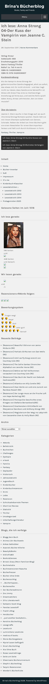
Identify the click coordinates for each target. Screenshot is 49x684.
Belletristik (8, 446)
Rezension (7, 499)
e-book (6, 460)
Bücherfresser (9, 572)
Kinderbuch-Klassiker (13, 183)
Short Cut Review (10, 506)
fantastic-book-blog (12, 604)
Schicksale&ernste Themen (15, 502)
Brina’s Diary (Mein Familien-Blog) (18, 562)
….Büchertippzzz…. (11, 583)
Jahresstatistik (10, 478)
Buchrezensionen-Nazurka (15, 569)
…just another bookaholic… (15, 618)
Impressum (8, 176)
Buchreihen (8, 450)
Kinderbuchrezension (12, 488)
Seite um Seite (9, 656)
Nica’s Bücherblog (11, 646)
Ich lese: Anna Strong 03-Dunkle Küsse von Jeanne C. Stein (22, 139)
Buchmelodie (9, 565)
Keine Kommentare (29, 47)
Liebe (5, 495)
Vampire (20, 132)
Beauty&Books (9, 551)
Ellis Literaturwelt (11, 600)
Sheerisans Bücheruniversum (16, 660)
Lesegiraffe (8, 625)
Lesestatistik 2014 (13, 197)
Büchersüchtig (9, 579)
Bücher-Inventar (10, 169)
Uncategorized (9, 516)
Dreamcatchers (10, 597)
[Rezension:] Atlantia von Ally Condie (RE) (21, 383)
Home (5, 166)
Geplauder (7, 471)
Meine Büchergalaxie (12, 639)
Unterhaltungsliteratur (13, 520)
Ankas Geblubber (11, 544)
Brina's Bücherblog (24, 6)
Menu (24, 17)
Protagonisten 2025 (12, 201)
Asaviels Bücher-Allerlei (14, 547)
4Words (6, 443)
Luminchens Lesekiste (13, 632)
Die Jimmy (7, 593)
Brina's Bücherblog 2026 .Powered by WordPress (24, 680)
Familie (6, 464)
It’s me (6, 180)
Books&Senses (10, 558)
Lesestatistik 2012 (13, 190)
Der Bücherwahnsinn (12, 590)
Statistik (7, 509)
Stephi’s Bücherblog (12, 663)
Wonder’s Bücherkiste (13, 670)
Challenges (8, 453)
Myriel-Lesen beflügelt (13, 642)
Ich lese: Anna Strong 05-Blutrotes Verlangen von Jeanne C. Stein (23, 146)
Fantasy (4, 132)
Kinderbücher (9, 485)
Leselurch (7, 628)
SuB (4, 173)
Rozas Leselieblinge (12, 653)
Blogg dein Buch (10, 537)
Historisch (8, 474)
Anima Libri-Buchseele (13, 540)
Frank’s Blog (8, 611)
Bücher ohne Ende (11, 576)
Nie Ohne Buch (9, 649)
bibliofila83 (8, 555)
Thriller (12, 132)
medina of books (10, 635)
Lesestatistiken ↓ (11, 187)
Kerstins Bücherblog (12, 621)
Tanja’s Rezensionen (12, 667)
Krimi (5, 492)
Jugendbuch (8, 481)
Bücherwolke (9, 586)
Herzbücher (8, 614)
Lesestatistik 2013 (13, 194)
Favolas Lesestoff (11, 607)
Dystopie (7, 457)
